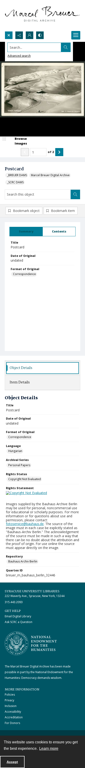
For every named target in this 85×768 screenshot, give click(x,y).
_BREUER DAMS (17, 175)
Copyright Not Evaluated (24, 479)
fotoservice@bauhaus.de (25, 524)
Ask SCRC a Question (18, 622)
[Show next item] (59, 152)
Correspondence (24, 274)
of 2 (51, 152)
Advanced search (19, 56)
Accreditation (14, 717)
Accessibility (13, 712)
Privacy (9, 700)
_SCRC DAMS (15, 182)
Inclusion (11, 706)
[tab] (26, 231)
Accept (12, 762)
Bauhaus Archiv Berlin (22, 561)
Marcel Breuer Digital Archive (50, 175)
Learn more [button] (48, 748)
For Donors (12, 723)
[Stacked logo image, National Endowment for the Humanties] (31, 643)
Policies (10, 695)
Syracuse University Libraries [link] (32, 591)
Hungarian (15, 451)
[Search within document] (75, 194)
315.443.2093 (14, 602)
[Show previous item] (25, 152)
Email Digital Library (18, 616)
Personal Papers (19, 465)
